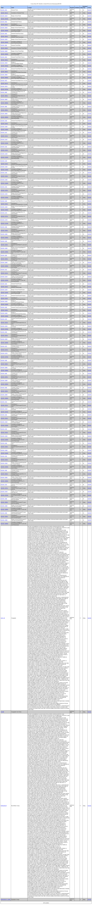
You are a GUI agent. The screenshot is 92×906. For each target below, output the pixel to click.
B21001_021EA (4, 273)
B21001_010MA (4, 129)
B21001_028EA (4, 364)
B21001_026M (4, 339)
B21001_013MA (4, 169)
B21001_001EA (4, 12)
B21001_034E (4, 443)
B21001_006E (4, 68)
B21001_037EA (4, 488)
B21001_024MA (4, 316)
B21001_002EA (4, 24)
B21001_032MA (4, 425)
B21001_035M (4, 463)
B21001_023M (4, 301)
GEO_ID (3, 618)
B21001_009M (4, 113)
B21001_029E (4, 373)
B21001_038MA (4, 509)
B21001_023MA (4, 304)
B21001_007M (4, 86)
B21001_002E (4, 21)
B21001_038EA (4, 502)
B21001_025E (4, 319)
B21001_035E (4, 456)
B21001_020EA (4, 258)
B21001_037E (4, 484)
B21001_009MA (4, 117)
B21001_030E (4, 387)
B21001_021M (4, 276)
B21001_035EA (4, 459)
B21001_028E (4, 360)
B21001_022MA (4, 292)
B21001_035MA (4, 466)
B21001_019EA (4, 244)
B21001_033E (4, 429)
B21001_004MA (4, 54)
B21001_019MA (4, 251)
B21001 (89, 10)
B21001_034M (4, 450)
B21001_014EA (4, 176)
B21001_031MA (4, 411)
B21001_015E (4, 186)
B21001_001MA (4, 18)
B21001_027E (4, 346)
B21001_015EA (4, 190)
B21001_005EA (4, 60)
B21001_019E (4, 241)
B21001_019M (4, 248)
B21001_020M (4, 262)
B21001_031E (4, 401)
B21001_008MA (4, 102)
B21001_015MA (4, 197)
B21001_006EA (4, 71)
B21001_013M (4, 166)
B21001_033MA (4, 439)
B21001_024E (4, 307)
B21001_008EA (4, 95)
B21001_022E (4, 283)
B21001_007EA (4, 83)
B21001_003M (4, 39)
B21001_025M (4, 326)
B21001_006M (4, 74)
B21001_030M (4, 394)
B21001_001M (4, 15)
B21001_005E (4, 57)
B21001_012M (4, 153)
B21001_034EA (4, 446)
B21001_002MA (4, 30)
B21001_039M (4, 520)
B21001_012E (4, 146)
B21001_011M (4, 139)
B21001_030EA (4, 391)
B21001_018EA (4, 230)
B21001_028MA (4, 370)
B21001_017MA (4, 223)
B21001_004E (4, 45)
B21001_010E (4, 120)
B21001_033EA (4, 432)
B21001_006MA (4, 77)
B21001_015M (4, 193)
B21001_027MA (4, 356)
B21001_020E (4, 255)
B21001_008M (4, 99)
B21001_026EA (4, 335)
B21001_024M (4, 313)
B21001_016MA (4, 209)
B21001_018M (4, 234)
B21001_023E (4, 295)
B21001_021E (4, 269)
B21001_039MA (4, 523)
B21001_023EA (4, 298)
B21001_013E (4, 160)
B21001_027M (4, 353)
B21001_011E (4, 132)
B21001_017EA (4, 216)
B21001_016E (4, 201)
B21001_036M (4, 477)
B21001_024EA (4, 310)
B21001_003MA (4, 42)
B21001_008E (4, 92)
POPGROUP (4, 805)
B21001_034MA (4, 453)
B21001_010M (4, 126)
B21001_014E (4, 172)
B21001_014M (4, 179)
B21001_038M (4, 505)
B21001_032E (4, 414)
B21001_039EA (4, 516)
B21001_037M (4, 491)
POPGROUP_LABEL (6, 899)
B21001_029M (4, 380)
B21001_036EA (4, 473)
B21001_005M (4, 62)
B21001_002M (4, 27)
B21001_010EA (4, 123)
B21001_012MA (4, 157)
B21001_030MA (4, 398)
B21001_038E (4, 498)
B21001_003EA (4, 36)
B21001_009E (4, 106)
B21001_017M (4, 219)
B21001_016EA (4, 203)
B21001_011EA (4, 136)
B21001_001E (4, 10)
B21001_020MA (4, 266)
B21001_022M (4, 289)
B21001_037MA (4, 495)
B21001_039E (4, 513)
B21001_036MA (4, 481)
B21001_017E (4, 212)
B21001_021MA (4, 280)
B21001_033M (4, 436)
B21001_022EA (4, 286)
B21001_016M (4, 206)
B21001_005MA (4, 65)
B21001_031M (4, 408)
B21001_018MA (4, 237)
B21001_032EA (4, 418)
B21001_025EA (4, 322)
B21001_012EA (4, 150)
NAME (2, 711)
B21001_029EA (4, 377)
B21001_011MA (4, 143)
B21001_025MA (4, 329)
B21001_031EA (4, 405)
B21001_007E (4, 80)
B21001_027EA (4, 349)
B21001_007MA (4, 89)
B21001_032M (4, 421)
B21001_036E (4, 470)
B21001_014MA (4, 183)
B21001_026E (4, 332)
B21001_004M (4, 51)
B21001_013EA (4, 163)
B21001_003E (4, 33)
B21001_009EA (4, 110)
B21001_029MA (4, 384)
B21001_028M (4, 367)
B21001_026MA (4, 342)
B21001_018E (4, 227)
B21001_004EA (4, 48)
